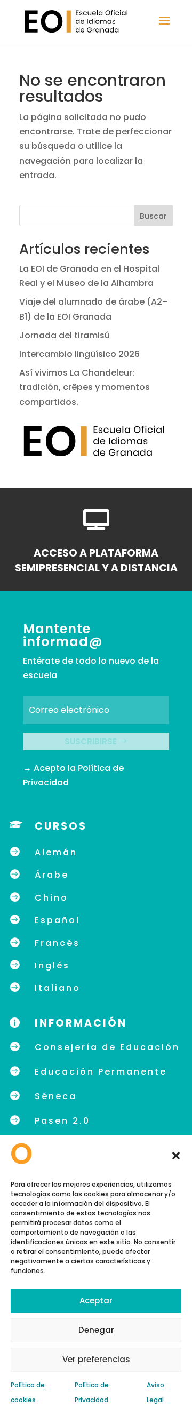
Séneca (56, 1096)
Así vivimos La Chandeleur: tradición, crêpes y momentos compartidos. (84, 387)
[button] (176, 1155)
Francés (57, 943)
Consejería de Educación (107, 1047)
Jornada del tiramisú (65, 335)
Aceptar (96, 1300)
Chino (51, 898)
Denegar (96, 1329)
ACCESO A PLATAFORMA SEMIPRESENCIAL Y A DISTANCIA (96, 561)
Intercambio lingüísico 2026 (79, 354)
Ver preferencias (96, 1359)
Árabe (52, 875)
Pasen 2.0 (62, 1121)
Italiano (58, 988)
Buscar (153, 216)
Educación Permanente (101, 1072)
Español (57, 920)
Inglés (52, 965)
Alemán (56, 852)
